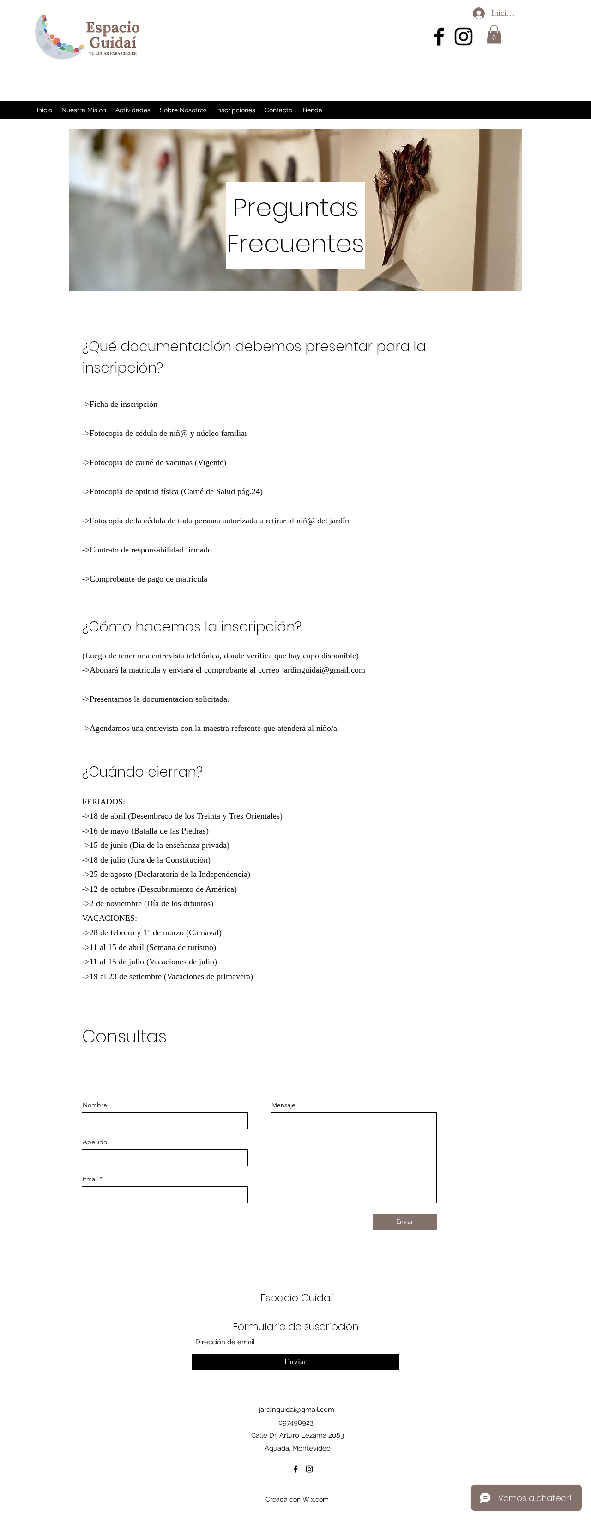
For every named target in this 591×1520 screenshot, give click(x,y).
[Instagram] (464, 37)
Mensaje (283, 1105)
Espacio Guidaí (296, 1298)
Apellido (95, 1142)
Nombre (95, 1105)
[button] (494, 34)
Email (90, 1179)
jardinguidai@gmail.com (323, 669)
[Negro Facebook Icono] (439, 37)
